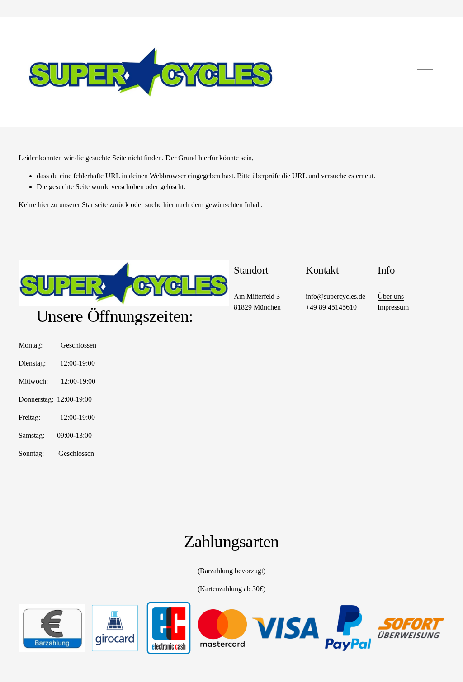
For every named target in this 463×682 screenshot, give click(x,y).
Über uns (391, 296)
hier (43, 205)
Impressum (393, 307)
